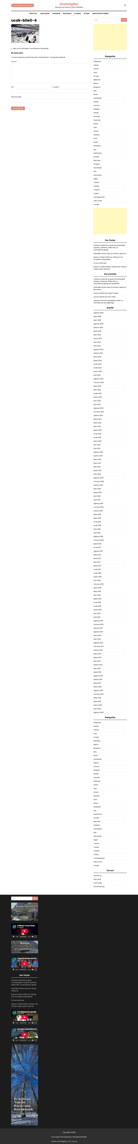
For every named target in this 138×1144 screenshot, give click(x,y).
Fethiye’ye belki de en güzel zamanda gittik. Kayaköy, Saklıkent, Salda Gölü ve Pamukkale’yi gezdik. (109, 247)
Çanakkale (97, 98)
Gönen (96, 131)
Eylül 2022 (97, 404)
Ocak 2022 (97, 434)
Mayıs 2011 (97, 683)
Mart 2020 (97, 489)
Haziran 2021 (98, 456)
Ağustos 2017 (98, 551)
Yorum (14, 61)
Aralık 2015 (97, 606)
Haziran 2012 (98, 665)
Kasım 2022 (98, 397)
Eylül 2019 (97, 500)
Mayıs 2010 (97, 698)
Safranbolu (98, 175)
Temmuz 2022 (99, 412)
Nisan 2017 (97, 558)
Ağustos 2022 (98, 408)
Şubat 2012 (97, 672)
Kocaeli (96, 157)
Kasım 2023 (98, 371)
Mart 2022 (97, 426)
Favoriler (97, 116)
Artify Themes (72, 1141)
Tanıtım (96, 182)
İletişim (86, 13)
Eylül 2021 (97, 448)
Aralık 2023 (98, 368)
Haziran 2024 (98, 353)
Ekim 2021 (97, 445)
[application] (24, 931)
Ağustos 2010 (98, 690)
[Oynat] (14, 937)
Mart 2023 (97, 390)
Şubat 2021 (97, 470)
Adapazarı (97, 61)
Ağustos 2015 (98, 621)
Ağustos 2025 (98, 324)
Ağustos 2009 (98, 712)
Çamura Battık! (99, 293)
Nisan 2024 (97, 357)
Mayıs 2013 (97, 654)
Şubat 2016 (97, 599)
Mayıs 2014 (97, 635)
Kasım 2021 (97, 441)
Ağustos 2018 (98, 536)
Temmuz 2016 (99, 584)
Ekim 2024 (97, 342)
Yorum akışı (98, 883)
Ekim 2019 (97, 496)
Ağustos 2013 (98, 643)
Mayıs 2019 (97, 514)
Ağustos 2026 (98, 313)
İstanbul (77, 13)
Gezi (95, 127)
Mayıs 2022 (98, 419)
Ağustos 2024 (99, 349)
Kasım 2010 (98, 687)
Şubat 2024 (98, 360)
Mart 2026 (97, 320)
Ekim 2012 (97, 661)
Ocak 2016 (97, 602)
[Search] (125, 5)
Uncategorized (99, 197)
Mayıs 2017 (97, 555)
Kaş (95, 149)
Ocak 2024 (97, 364)
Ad (12, 87)
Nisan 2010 (97, 701)
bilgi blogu (110, 303)
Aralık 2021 (97, 437)
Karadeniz (56, 13)
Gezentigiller (69, 4)
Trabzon (97, 190)
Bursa (96, 94)
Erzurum (97, 105)
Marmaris (97, 160)
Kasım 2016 (98, 577)
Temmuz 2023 (99, 382)
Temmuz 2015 (99, 624)
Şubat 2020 (98, 492)
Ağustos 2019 (98, 503)
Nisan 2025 (97, 331)
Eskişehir (97, 109)
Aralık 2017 (97, 547)
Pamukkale (98, 168)
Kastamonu (98, 153)
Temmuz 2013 (98, 646)
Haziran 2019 (98, 511)
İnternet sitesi (16, 97)
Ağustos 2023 (98, 379)
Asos (95, 72)
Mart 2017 (97, 562)
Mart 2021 (97, 467)
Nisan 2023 (97, 386)
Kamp (96, 142)
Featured (97, 120)
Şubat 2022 (98, 430)
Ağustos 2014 (98, 632)
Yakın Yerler (44, 13)
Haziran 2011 (98, 679)
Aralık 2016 (97, 573)
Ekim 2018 (97, 529)
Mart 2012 (97, 668)
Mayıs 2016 (97, 588)
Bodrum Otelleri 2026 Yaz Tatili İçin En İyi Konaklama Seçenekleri (108, 258)
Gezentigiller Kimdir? (100, 13)
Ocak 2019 (97, 522)
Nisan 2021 (97, 463)
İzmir (95, 138)
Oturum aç (97, 875)
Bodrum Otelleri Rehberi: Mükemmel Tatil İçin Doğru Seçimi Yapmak (24, 1005)
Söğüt (96, 179)
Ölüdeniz (97, 164)
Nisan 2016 (97, 591)
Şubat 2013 (97, 657)
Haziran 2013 (98, 650)
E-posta (56, 87)
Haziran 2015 (98, 628)
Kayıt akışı (97, 879)
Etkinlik (96, 113)
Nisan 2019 (97, 518)
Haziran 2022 (98, 415)
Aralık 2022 (98, 393)
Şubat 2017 (97, 566)
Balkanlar (67, 13)
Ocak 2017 (97, 569)
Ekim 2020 (97, 474)
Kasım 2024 (98, 338)
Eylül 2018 (97, 533)
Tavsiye (96, 186)
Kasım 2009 (98, 705)
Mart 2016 (97, 595)
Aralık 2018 (97, 525)
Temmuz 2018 (99, 540)
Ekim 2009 (97, 709)
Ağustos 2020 (98, 478)
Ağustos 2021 (98, 452)
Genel (96, 124)
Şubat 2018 (97, 544)
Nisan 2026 (97, 316)
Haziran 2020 (98, 485)
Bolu (95, 91)
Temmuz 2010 (99, 694)
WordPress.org (99, 886)
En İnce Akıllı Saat (100, 263)
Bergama (97, 87)
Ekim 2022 (97, 401)
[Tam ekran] (36, 937)
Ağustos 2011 (98, 676)
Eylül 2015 (97, 617)
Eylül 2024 (97, 346)
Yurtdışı (96, 204)
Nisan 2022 (97, 423)
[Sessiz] (33, 937)
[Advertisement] (110, 37)
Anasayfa (33, 13)
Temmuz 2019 (98, 507)
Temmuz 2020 (99, 481)
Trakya (96, 193)
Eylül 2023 (97, 375)
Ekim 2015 (97, 613)
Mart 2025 (97, 335)
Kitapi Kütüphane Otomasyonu (22, 5)
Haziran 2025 (98, 327)
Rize (95, 171)
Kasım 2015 (98, 610)
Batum (96, 83)
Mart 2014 (97, 639)
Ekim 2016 (97, 580)
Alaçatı (96, 65)
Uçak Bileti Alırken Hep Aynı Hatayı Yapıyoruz (110, 253)
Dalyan (96, 102)
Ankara (96, 69)
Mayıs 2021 (97, 459)
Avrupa (96, 76)
